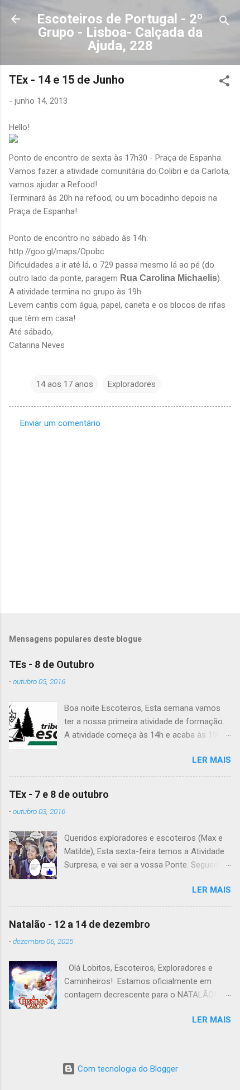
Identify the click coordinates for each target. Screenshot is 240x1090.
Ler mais (211, 760)
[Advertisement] (120, 517)
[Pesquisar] (224, 23)
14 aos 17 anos (64, 384)
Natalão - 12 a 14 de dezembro (79, 924)
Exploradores (132, 384)
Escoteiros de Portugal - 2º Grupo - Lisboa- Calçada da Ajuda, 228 (120, 32)
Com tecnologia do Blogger (126, 1069)
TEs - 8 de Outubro (51, 664)
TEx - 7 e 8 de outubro (59, 794)
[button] (224, 82)
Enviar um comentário (60, 423)
